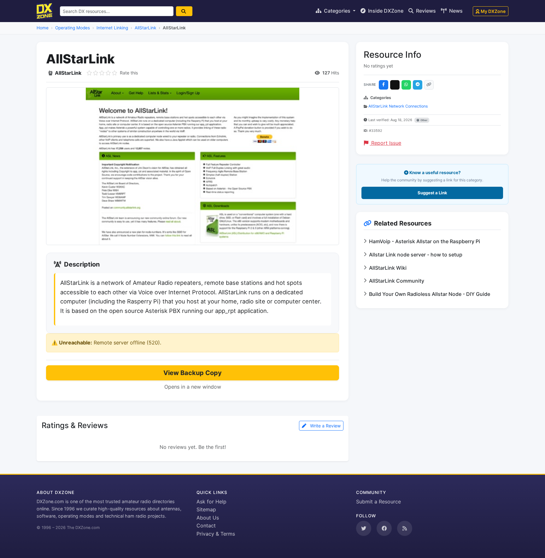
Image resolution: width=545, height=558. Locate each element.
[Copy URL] (429, 85)
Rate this (129, 72)
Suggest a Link (432, 192)
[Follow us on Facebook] (384, 528)
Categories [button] (337, 11)
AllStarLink (145, 27)
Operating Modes (72, 27)
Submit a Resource (378, 501)
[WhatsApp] (406, 85)
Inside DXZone (385, 11)
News (455, 11)
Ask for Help (211, 501)
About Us (207, 517)
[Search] (184, 11)
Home (43, 27)
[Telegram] (417, 85)
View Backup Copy (192, 373)
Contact (206, 525)
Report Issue (385, 143)
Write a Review (325, 425)
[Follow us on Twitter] (363, 528)
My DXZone (493, 11)
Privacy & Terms (215, 534)
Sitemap (206, 509)
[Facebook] (383, 85)
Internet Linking (112, 27)
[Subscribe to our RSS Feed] (404, 528)
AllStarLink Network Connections (398, 106)
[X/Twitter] (395, 85)
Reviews (425, 11)
